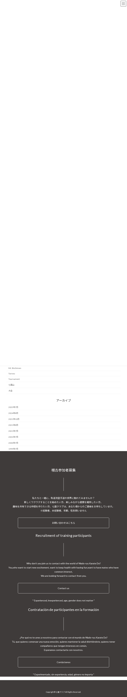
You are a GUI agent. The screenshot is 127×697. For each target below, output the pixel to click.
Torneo (11, 373)
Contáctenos (63, 662)
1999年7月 (13, 449)
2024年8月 (13, 413)
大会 (10, 391)
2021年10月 (13, 419)
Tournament (14, 379)
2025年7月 (13, 407)
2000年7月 (13, 443)
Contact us (63, 588)
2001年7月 (13, 437)
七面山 (11, 385)
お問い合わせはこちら (63, 522)
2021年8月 (13, 425)
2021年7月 (13, 431)
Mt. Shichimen (14, 368)
